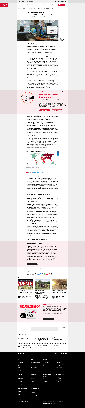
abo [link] (55, 1)
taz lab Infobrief (33, 381)
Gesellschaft (24, 8)
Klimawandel (33, 368)
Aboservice (33, 392)
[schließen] (66, 91)
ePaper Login (33, 394)
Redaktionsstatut (50, 400)
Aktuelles (45, 359)
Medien (29, 8)
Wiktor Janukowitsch (49, 65)
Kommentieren (33, 271)
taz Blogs (57, 377)
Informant (45, 401)
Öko (19, 361)
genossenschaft (59, 361)
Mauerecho (20, 381)
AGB (58, 401)
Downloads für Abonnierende (36, 395)
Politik (19, 359)
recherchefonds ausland (60, 364)
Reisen (19, 391)
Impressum (54, 401)
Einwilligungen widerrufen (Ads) (49, 403)
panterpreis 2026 (59, 367)
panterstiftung (58, 365)
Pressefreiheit (33, 8)
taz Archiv (57, 381)
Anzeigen (20, 395)
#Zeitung (41, 268)
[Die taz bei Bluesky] (64, 354)
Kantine (19, 392)
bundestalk (20, 376)
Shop (19, 394)
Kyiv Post (40, 49)
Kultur (19, 364)
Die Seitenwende (46, 362)
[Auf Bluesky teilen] (40, 274)
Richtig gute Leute (34, 367)
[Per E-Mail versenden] (35, 274)
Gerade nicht (62, 91)
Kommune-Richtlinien (58, 400)
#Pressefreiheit (32, 268)
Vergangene (45, 381)
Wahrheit (19, 370)
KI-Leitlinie (64, 400)
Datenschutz (49, 401)
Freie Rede (20, 383)
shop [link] (27, 1)
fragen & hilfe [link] (31, 1)
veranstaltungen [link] (23, 1)
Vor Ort (44, 378)
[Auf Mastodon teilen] (38, 274)
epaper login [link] (64, 1)
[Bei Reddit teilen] (49, 274)
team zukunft (33, 376)
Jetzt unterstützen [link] (32, 264)
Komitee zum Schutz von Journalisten (43, 144)
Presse (44, 365)
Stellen (44, 364)
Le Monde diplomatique (60, 380)
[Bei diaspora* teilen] (47, 274)
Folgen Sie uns (57, 353)
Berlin (19, 367)
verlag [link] (19, 1)
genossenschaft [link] (59, 1)
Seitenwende (61, 401)
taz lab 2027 (45, 383)
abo (56, 359)
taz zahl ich (58, 362)
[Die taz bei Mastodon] (61, 354)
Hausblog (45, 361)
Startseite (19, 8)
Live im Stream (46, 379)
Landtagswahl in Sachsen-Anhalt (35, 363)
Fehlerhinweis (39, 271)
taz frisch (32, 378)
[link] (19, 5)
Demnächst (45, 376)
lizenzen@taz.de (25, 401)
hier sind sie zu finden (38, 330)
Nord (19, 368)
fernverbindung (21, 378)
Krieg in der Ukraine (34, 365)
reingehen (20, 384)
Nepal (32, 359)
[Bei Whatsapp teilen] (45, 274)
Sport (19, 365)
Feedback (32, 391)
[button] (66, 5)
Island (32, 361)
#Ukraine (37, 268)
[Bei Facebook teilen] (42, 274)
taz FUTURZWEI (58, 378)
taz (21, 353)
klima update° (20, 379)
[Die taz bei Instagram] (66, 354)
